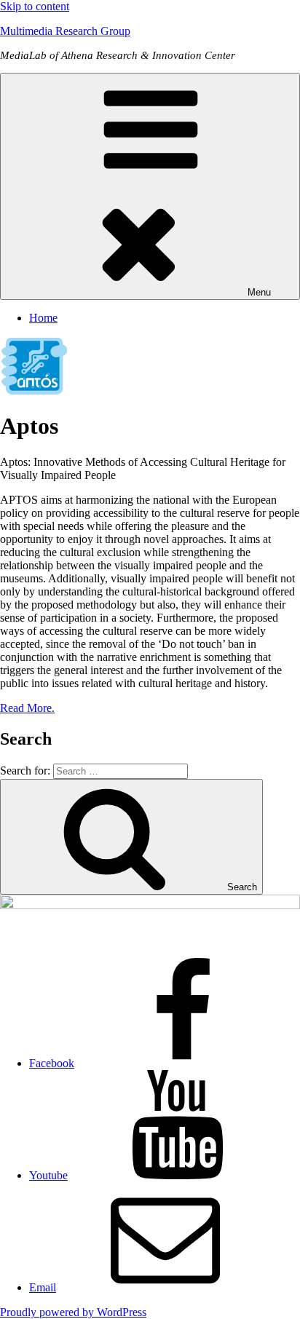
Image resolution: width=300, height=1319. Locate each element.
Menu (259, 292)
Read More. (27, 708)
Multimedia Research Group (65, 31)
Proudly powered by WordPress (73, 1312)
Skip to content (34, 6)
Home (43, 318)
